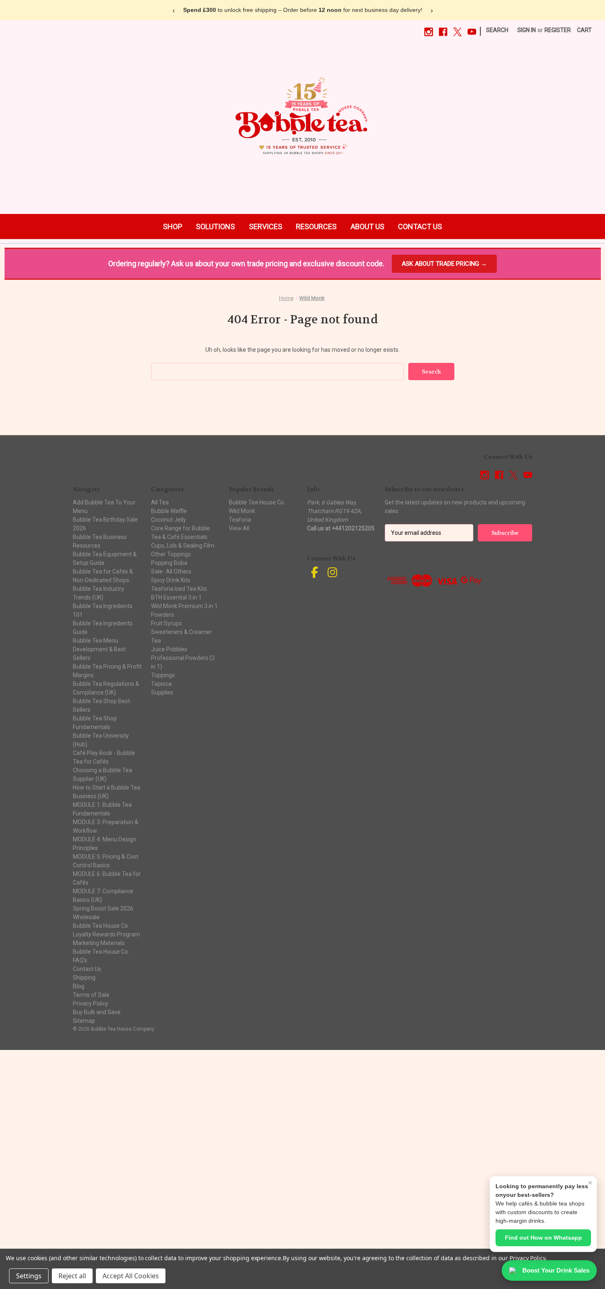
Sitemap (84, 1020)
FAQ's (80, 960)
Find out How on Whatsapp (543, 1237)
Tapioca (161, 683)
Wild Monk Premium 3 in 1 (184, 606)
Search (497, 30)
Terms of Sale (91, 995)
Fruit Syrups (166, 623)
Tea (156, 640)
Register (557, 30)
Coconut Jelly (168, 519)
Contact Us (87, 969)
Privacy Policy (90, 1003)
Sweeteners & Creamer (181, 632)
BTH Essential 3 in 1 (176, 597)
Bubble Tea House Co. (101, 951)
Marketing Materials (99, 943)
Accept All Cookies (130, 1275)
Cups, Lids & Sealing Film (182, 545)
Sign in (526, 30)
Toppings (163, 675)
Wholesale (86, 917)
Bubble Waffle (169, 511)
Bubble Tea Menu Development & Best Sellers (99, 649)
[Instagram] (428, 32)
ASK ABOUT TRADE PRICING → (444, 263)
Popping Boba (169, 563)
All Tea (160, 502)
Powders (162, 614)
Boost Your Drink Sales (555, 1270)
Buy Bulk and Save (97, 1012)
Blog (78, 986)
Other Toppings (171, 554)
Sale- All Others (171, 571)
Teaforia (240, 519)
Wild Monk (242, 511)
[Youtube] (472, 32)
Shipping (84, 977)
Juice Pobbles (169, 649)
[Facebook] (443, 32)
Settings (29, 1275)
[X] (457, 32)
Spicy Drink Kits (170, 580)
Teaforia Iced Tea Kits (179, 588)
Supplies (162, 692)
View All (239, 528)
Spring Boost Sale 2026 (103, 908)
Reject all (72, 1275)
